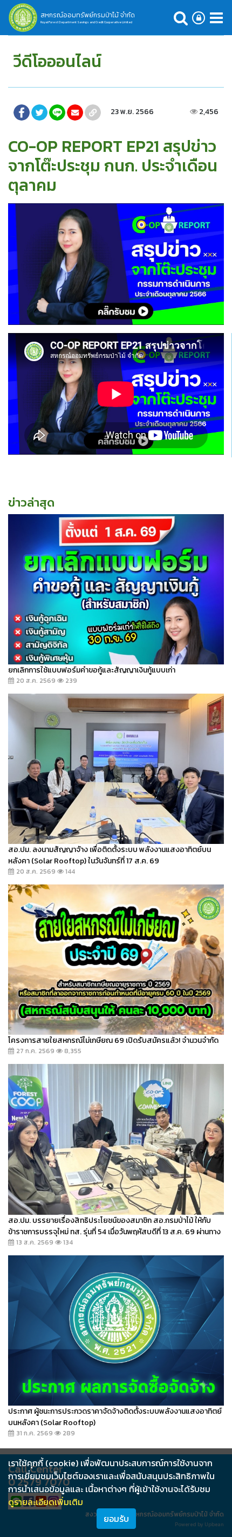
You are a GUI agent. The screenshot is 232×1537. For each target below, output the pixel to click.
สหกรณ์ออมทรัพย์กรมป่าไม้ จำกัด (87, 15)
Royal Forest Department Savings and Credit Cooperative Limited (86, 22)
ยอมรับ (116, 1518)
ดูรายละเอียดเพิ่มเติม (45, 1501)
